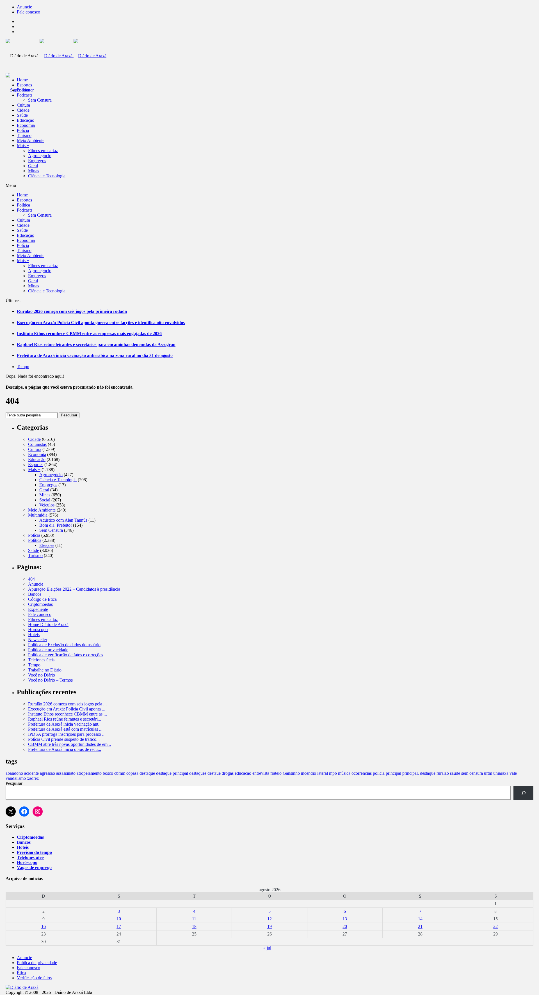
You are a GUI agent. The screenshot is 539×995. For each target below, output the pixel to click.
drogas (228, 773)
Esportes (24, 84)
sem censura (472, 773)
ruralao (443, 773)
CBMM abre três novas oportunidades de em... (69, 744)
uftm (488, 773)
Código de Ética (42, 599)
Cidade (23, 110)
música (344, 773)
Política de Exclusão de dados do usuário (64, 644)
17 (119, 926)
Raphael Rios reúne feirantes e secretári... (64, 719)
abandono (14, 773)
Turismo (24, 135)
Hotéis (34, 634)
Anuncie (24, 6)
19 (269, 926)
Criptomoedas (40, 604)
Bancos (34, 594)
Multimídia (37, 515)
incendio (308, 773)
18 (194, 926)
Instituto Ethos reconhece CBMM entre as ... (67, 714)
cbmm (119, 773)
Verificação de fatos (34, 977)
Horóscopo (38, 629)
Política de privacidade (48, 649)
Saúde (22, 115)
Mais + (23, 145)
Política (23, 90)
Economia (26, 125)
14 (420, 918)
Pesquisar (69, 415)
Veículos (46, 505)
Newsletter (37, 639)
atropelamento (89, 773)
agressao (47, 773)
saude (455, 773)
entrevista (260, 773)
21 (420, 926)
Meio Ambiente (30, 140)
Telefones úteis (41, 659)
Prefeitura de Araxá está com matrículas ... (65, 729)
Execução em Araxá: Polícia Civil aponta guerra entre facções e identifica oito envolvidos (101, 322)
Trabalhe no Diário (44, 670)
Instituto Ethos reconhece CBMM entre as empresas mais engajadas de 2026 (89, 333)
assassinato (66, 773)
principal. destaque (418, 773)
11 (194, 918)
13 (344, 918)
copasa (132, 773)
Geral (33, 165)
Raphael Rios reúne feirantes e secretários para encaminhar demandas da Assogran (96, 344)
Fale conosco (28, 12)
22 (495, 926)
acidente (31, 773)
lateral (322, 773)
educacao (243, 773)
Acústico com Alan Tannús (63, 520)
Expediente (38, 609)
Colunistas (37, 444)
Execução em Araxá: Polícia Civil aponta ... (66, 709)
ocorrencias (361, 773)
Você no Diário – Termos (50, 680)
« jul (267, 948)
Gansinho (291, 773)
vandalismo (16, 778)
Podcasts (24, 95)
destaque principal (172, 773)
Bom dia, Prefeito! (55, 525)
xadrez (33, 778)
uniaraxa (500, 773)
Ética (21, 972)
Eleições (46, 545)
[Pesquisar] (523, 793)
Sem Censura (40, 100)
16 (43, 926)
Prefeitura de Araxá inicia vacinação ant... (65, 724)
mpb (333, 773)
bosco (108, 773)
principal (393, 773)
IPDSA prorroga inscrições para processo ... (67, 734)
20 (344, 926)
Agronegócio (39, 155)
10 (119, 918)
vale (513, 773)
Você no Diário (41, 675)
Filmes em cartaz (43, 150)
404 (31, 579)
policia (379, 773)
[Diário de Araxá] (73, 55)
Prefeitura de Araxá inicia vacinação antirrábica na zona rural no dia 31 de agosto (95, 355)
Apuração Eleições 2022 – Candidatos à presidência (74, 589)
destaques (197, 773)
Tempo (23, 366)
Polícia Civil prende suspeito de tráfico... (64, 739)
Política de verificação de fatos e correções (65, 654)
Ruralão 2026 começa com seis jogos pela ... (67, 703)
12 (269, 918)
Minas (33, 170)
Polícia (23, 130)
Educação (25, 120)
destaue (214, 773)
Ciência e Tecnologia (46, 175)
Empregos (37, 160)
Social (44, 500)
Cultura (23, 105)
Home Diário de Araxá (48, 624)
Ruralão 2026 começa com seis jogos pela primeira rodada (72, 311)
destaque (147, 773)
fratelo (276, 773)
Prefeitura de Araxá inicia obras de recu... (64, 749)
